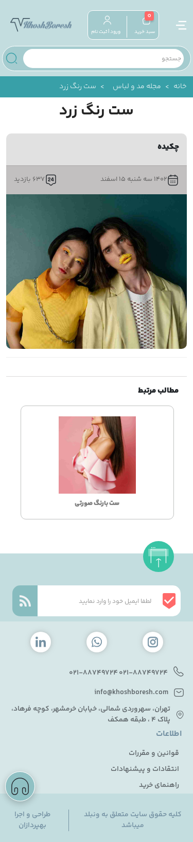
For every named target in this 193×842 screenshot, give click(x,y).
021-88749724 (143, 673)
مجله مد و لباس (137, 86)
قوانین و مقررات (154, 753)
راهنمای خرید (159, 785)
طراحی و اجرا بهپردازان (32, 820)
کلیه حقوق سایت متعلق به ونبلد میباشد (133, 820)
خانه (180, 86)
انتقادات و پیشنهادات (145, 769)
